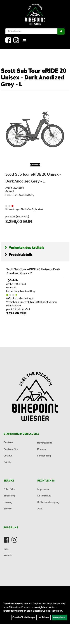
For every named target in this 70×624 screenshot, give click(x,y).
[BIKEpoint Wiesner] (35, 14)
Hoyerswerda (44, 443)
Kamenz (41, 449)
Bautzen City (11, 449)
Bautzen (8, 442)
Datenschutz (44, 496)
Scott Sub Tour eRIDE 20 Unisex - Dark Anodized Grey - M (33, 271)
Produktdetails (20, 254)
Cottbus (8, 456)
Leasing (8, 502)
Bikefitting (9, 496)
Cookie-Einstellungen (24, 617)
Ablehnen (44, 617)
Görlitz (7, 462)
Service (7, 509)
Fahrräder (9, 489)
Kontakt (8, 555)
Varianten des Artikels (26, 247)
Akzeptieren (59, 617)
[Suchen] (61, 31)
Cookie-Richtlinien (52, 611)
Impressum (43, 489)
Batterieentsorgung (48, 502)
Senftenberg (44, 456)
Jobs (6, 549)
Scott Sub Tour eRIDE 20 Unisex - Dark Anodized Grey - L (33, 78)
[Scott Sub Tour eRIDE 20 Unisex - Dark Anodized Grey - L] (35, 129)
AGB (39, 509)
